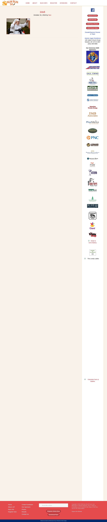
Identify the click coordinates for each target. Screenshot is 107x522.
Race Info (11, 509)
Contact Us (25, 514)
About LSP (11, 507)
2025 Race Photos (92, 24)
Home (10, 504)
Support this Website (77, 511)
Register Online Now (53, 511)
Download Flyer (53, 514)
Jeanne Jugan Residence (93, 38)
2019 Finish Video (92, 28)
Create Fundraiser (27, 504)
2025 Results (92, 19)
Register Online (92, 15)
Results (24, 512)
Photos (24, 509)
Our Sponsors (26, 507)
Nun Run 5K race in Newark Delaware (10, 2)
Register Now (12, 512)
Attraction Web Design (62, 520)
